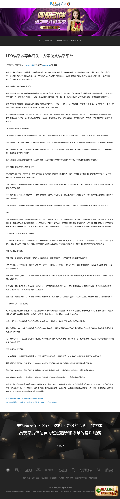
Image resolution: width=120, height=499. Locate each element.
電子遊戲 (44, 478)
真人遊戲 (35, 478)
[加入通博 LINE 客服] (107, 490)
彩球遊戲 (53, 478)
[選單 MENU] (4, 3)
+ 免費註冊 (60, 446)
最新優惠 (69, 478)
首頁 (40, 41)
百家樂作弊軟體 (81, 478)
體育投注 (26, 478)
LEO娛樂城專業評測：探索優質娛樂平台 (68, 41)
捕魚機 (61, 478)
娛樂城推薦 (48, 41)
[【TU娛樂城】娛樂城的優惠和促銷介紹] (60, 22)
